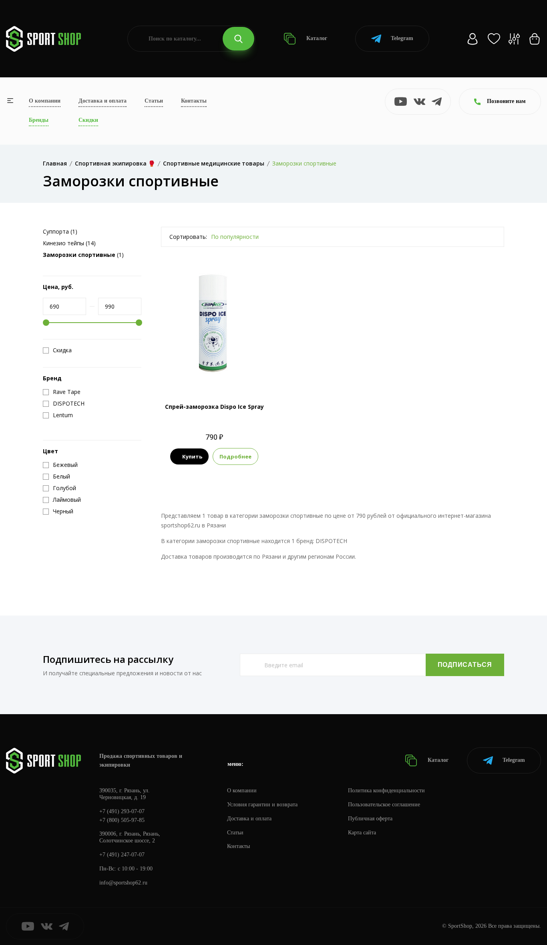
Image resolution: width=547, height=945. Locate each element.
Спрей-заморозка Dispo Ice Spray (214, 406)
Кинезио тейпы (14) (69, 243)
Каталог (316, 38)
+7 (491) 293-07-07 (122, 811)
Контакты (194, 101)
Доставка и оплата (102, 101)
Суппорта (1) (60, 231)
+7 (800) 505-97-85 (122, 820)
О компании (44, 101)
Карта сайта (362, 833)
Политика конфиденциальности (386, 791)
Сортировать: (188, 236)
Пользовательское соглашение (384, 805)
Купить (192, 456)
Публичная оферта (370, 819)
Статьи (154, 101)
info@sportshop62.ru (123, 883)
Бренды (38, 120)
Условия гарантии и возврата (262, 805)
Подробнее (235, 456)
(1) (83, 254)
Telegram (402, 38)
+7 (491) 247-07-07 (122, 855)
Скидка (62, 350)
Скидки (88, 120)
